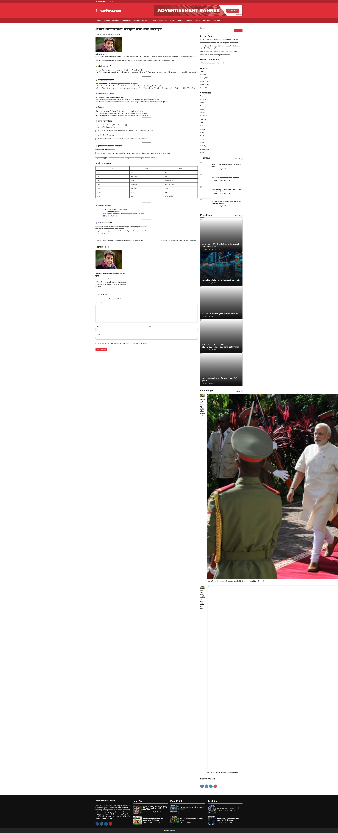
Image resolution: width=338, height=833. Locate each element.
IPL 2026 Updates (205, 116)
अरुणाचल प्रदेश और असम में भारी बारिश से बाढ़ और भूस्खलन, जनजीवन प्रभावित (219, 42)
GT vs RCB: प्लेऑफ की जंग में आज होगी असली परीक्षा (225, 178)
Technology (126, 20)
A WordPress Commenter (207, 63)
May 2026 (203, 74)
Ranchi (202, 136)
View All (237, 158)
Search (202, 28)
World (180, 20)
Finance (202, 109)
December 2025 (204, 81)
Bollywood (207, 20)
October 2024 (204, 88)
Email (150, 326)
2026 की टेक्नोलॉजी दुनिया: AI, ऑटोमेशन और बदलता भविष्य (221, 280)
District (145, 20)
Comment (99, 303)
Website (98, 335)
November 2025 (204, 84)
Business (115, 20)
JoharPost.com (108, 10)
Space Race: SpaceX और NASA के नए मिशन (229, 808)
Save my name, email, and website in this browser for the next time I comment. (122, 343)
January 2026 (204, 78)
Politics (107, 20)
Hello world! (220, 63)
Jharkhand (203, 119)
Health (172, 20)
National (188, 20)
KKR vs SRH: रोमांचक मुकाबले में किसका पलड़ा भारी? (220, 314)
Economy (203, 106)
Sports (197, 20)
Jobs (155, 20)
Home (99, 20)
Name (98, 326)
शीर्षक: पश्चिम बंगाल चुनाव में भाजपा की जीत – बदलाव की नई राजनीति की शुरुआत (219, 51)
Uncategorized (204, 149)
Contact (217, 20)
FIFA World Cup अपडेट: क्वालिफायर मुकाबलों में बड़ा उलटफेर (215, 54)
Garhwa (202, 112)
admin (119, 34)
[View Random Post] (237, 20)
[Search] (240, 20)
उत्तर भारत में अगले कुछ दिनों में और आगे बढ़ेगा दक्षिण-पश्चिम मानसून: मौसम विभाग (219, 39)
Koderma (203, 126)
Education (163, 20)
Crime (202, 102)
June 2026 (203, 71)
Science (137, 20)
